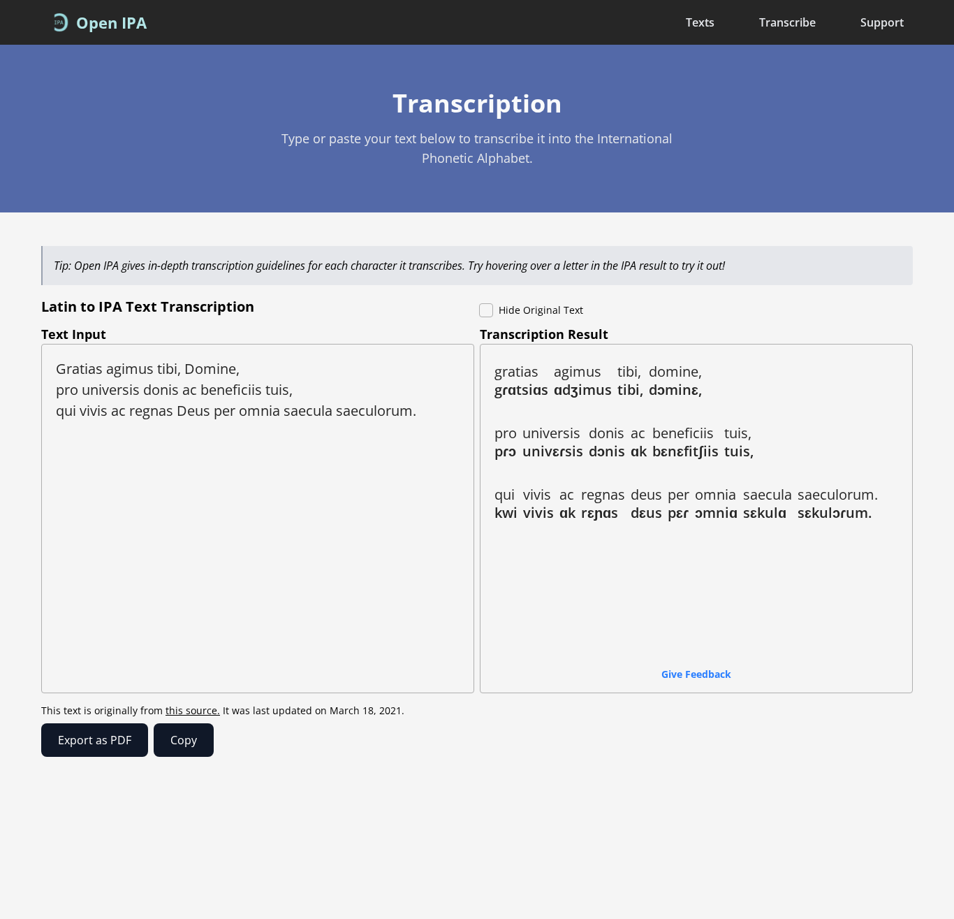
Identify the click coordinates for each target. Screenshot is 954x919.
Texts (700, 22)
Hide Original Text (541, 310)
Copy (183, 740)
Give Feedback (696, 674)
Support (882, 22)
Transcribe (787, 22)
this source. (193, 710)
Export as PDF (94, 740)
